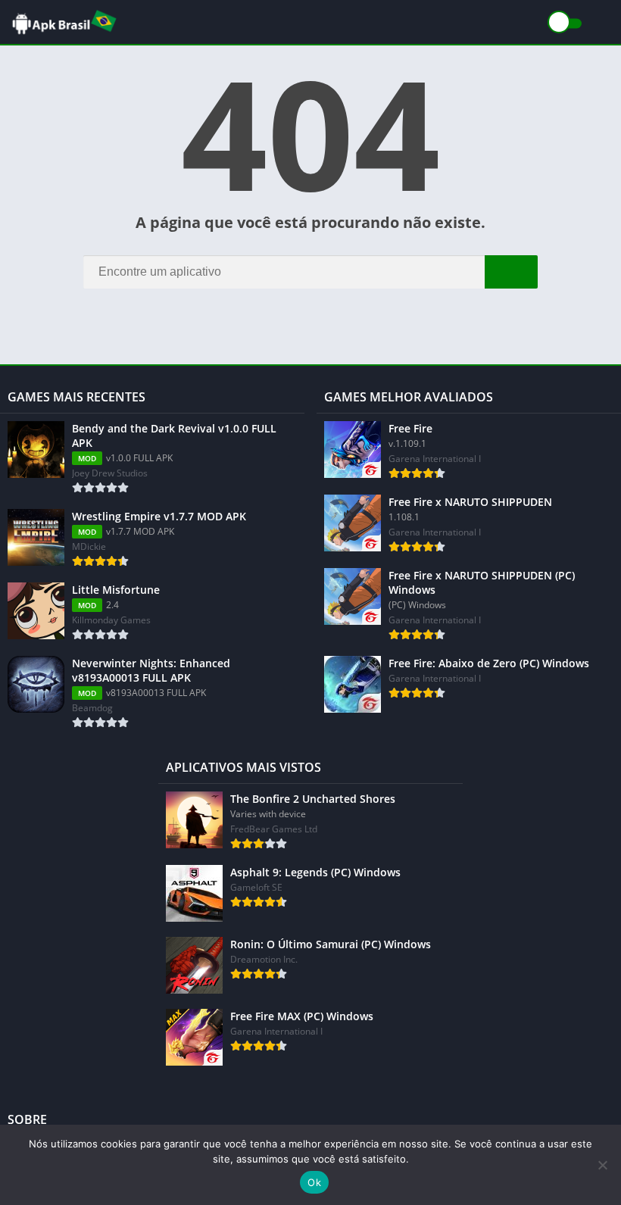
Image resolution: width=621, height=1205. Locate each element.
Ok (314, 1182)
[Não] (602, 1164)
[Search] (511, 272)
